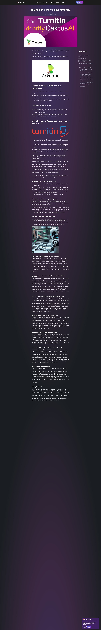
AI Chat (52, 2)
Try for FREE (79, 2)
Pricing (57, 2)
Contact (63, 2)
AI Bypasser (38, 2)
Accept (89, 627)
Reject (84, 627)
